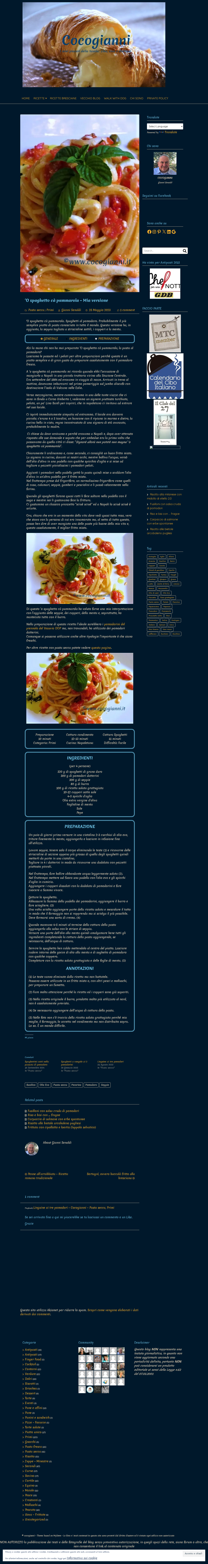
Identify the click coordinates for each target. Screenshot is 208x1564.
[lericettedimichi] (89, 1389)
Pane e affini (33, 1408)
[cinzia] (121, 1358)
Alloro (171, 556)
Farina (163, 575)
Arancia (152, 561)
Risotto (30, 1456)
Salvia (164, 620)
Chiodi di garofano (156, 570)
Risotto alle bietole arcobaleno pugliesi (54, 1123)
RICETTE (38, 98)
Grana (173, 579)
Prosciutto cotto (155, 616)
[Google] (173, 231)
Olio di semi (154, 593)
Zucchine (176, 634)
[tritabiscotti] (97, 1381)
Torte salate (33, 1427)
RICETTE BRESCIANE (63, 98)
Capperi (152, 565)
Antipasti (31, 1350)
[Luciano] (113, 1351)
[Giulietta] (97, 1351)
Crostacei (31, 1500)
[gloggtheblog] (97, 1389)
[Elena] (113, 1366)
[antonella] (89, 1351)
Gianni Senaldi (71, 310)
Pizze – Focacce (35, 1422)
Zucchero (164, 634)
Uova (171, 625)
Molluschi (31, 1505)
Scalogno (175, 620)
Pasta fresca (33, 1447)
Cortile (29, 1481)
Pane (28, 1413)
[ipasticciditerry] (121, 1366)
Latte (151, 584)
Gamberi (152, 579)
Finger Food (33, 1359)
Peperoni (167, 606)
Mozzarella (162, 588)
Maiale (29, 1490)
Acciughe (152, 556)
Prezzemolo (166, 611)
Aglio (162, 556)
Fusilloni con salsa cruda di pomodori (53, 1111)
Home (26, 98)
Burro (172, 561)
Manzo (151, 588)
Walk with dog (115, 98)
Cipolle (171, 570)
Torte (28, 1398)
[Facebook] (149, 231)
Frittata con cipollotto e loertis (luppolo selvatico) (62, 1127)
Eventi (29, 1403)
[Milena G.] (105, 1374)
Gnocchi (30, 1442)
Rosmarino (153, 620)
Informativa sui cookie (82, 1558)
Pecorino (76, 1085)
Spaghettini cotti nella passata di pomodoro (37, 1063)
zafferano (153, 634)
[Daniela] (82, 1366)
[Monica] (105, 1366)
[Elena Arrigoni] (97, 1366)
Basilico (30, 1085)
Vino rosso (167, 629)
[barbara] (105, 1358)
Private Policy (157, 98)
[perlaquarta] (113, 1374)
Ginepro (163, 579)
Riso (168, 616)
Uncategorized (35, 1519)
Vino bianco (154, 629)
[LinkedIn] (168, 231)
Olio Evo (44, 1085)
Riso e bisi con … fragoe (44, 1115)
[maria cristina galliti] (105, 1351)
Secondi (30, 1466)
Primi (50, 310)
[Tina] (97, 1358)
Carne (29, 1471)
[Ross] (89, 1366)
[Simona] (89, 1374)
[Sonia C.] (105, 1389)
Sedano (152, 625)
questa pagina (101, 648)
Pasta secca (36, 310)
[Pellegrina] (121, 1381)
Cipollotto (153, 575)
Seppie (105, 1085)
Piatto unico (33, 1432)
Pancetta (152, 597)
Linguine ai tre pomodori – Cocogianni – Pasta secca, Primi (73, 1208)
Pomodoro (91, 1085)
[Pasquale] (89, 1358)
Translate (171, 132)
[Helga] (82, 1389)
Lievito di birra (163, 584)
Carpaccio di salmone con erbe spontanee (56, 1119)
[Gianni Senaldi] (121, 1351)
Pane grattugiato (167, 597)
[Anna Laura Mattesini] (105, 1381)
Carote (162, 565)
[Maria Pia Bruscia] (121, 1374)
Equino (29, 1485)
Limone (176, 584)
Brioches (31, 1388)
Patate (165, 602)
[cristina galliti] (89, 1381)
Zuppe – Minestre (36, 1461)
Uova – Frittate (35, 1515)
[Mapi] (82, 1358)
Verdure (30, 1374)
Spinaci (162, 625)
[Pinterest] (159, 231)
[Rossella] (97, 1374)
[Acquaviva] (82, 1381)
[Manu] (82, 1374)
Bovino (29, 1476)
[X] (164, 231)
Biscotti (30, 1384)
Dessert (30, 1393)
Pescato (30, 1510)
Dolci (28, 1379)
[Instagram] (154, 231)
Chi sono (136, 98)
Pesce (28, 1495)
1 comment (127, 310)
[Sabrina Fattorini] (82, 1351)
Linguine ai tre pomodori (110, 1061)
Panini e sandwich (37, 1418)
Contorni (31, 1369)
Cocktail (30, 1364)
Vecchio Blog (90, 98)
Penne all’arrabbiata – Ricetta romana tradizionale (46, 1176)
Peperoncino (154, 606)
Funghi (173, 575)
